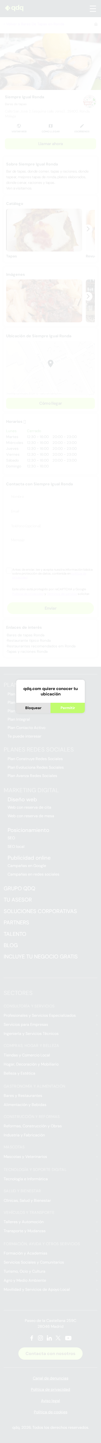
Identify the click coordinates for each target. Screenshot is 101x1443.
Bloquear (33, 707)
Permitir (68, 707)
